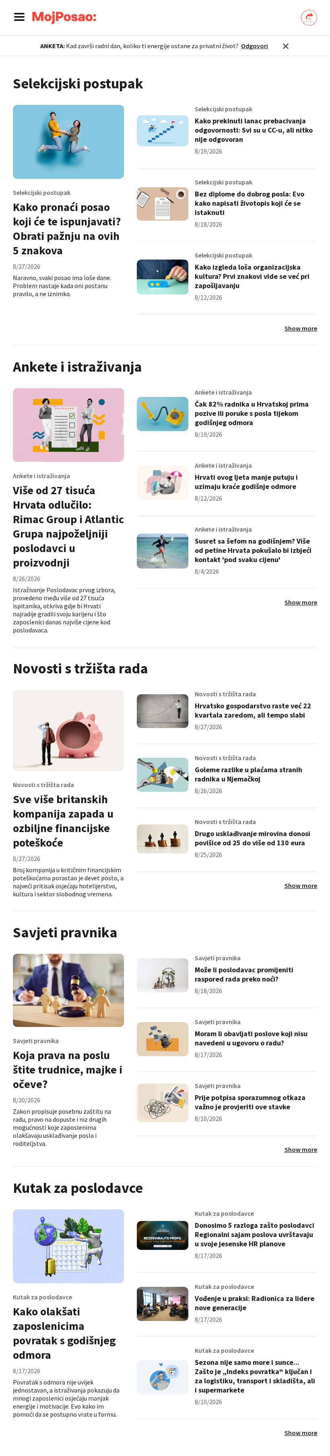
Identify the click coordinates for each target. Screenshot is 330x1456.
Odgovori (254, 46)
